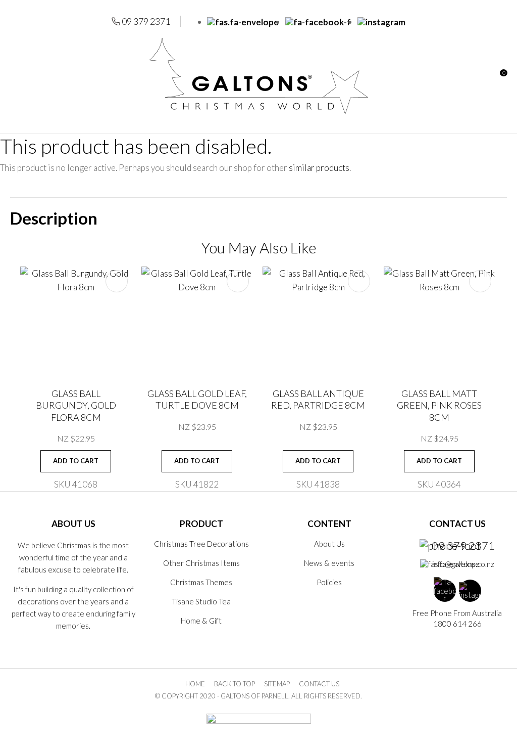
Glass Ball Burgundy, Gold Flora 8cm (76, 405)
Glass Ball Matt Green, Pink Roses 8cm (439, 405)
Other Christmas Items (201, 562)
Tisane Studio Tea (201, 601)
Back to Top (234, 684)
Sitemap (277, 684)
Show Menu (16, 76)
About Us (329, 543)
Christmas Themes (201, 582)
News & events (329, 562)
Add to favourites (117, 281)
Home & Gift (201, 620)
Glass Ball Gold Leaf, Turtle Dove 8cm (197, 399)
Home (195, 684)
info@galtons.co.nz (463, 563)
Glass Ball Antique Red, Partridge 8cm (318, 399)
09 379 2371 (146, 21)
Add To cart (75, 461)
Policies (329, 582)
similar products (319, 167)
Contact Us (319, 684)
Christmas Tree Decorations (201, 543)
